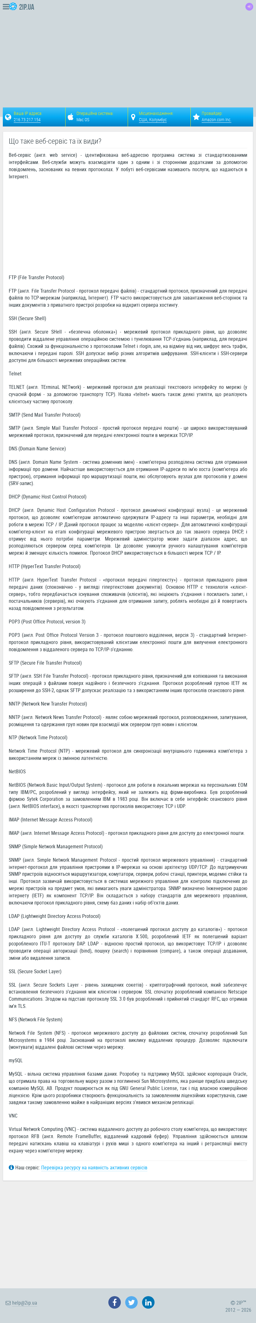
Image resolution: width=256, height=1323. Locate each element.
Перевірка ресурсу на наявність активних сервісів (94, 1167)
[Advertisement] (154, 48)
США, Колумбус (153, 119)
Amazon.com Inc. (216, 119)
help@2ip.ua (24, 1302)
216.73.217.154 (27, 119)
